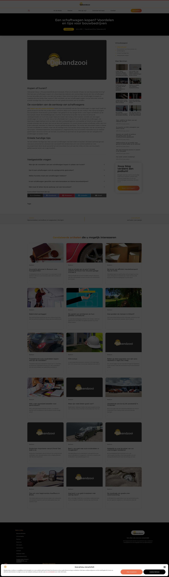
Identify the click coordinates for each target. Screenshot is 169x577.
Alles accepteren (132, 572)
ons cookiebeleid (50, 572)
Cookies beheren (154, 572)
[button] (164, 567)
